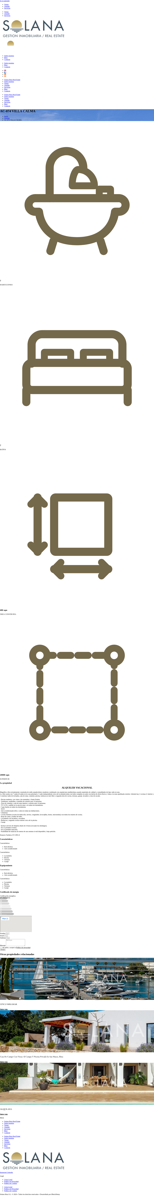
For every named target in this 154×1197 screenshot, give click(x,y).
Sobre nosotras (9, 56)
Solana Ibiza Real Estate (12, 80)
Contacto (7, 59)
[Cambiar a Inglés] (5, 70)
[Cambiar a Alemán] (5, 74)
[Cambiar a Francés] (5, 72)
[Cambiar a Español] (5, 76)
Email (2, 936)
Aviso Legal (8, 1180)
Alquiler (7, 6)
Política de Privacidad (11, 1181)
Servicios (7, 8)
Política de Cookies (10, 1183)
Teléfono (3, 938)
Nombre (3, 933)
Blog (5, 58)
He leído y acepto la (16, 947)
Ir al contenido (5, 1)
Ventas (6, 4)
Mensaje (3, 945)
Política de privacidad (23, 947)
